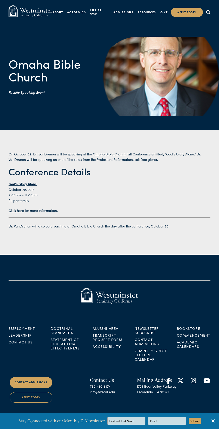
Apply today (186, 12)
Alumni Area (105, 328)
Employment (22, 328)
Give (164, 12)
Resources (147, 12)
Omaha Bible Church (109, 154)
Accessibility (107, 346)
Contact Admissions (147, 341)
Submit (195, 421)
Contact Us (21, 342)
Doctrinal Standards (62, 330)
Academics (76, 12)
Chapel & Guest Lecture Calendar (151, 354)
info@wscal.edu (102, 392)
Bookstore (188, 328)
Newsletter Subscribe (147, 330)
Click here (16, 210)
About (57, 12)
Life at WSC (95, 12)
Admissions (123, 12)
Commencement (193, 335)
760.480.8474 (100, 386)
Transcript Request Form (107, 337)
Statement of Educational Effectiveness (65, 343)
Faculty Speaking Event (26, 92)
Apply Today (30, 397)
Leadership (20, 335)
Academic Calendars (188, 344)
